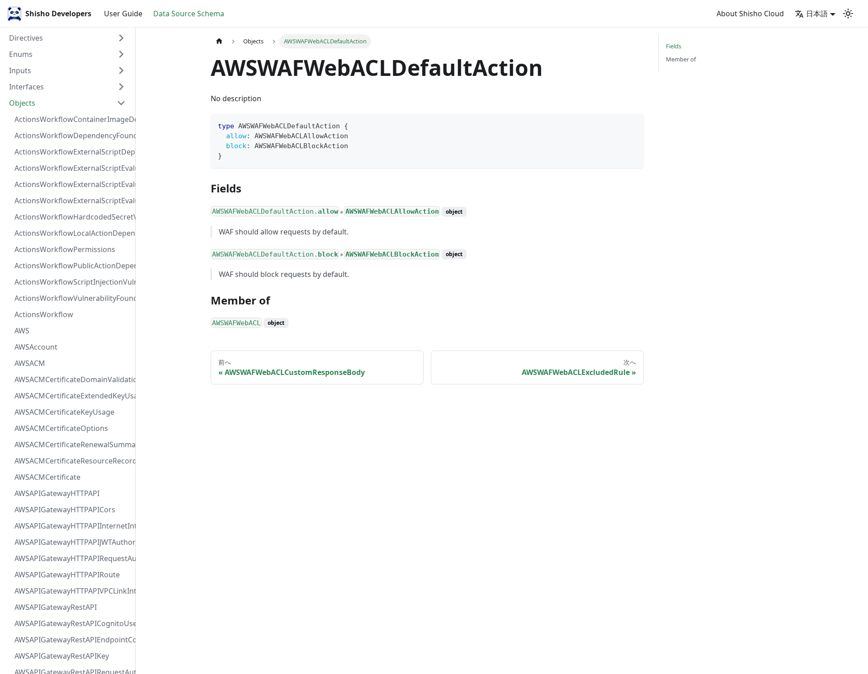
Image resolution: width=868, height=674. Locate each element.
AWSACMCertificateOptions (61, 428)
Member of (681, 59)
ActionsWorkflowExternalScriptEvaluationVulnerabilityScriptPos (72, 184)
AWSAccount (35, 347)
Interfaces (26, 87)
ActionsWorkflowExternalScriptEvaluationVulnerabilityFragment (72, 168)
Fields (673, 46)
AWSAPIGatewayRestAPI (55, 607)
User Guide (123, 14)
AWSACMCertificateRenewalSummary (72, 444)
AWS (21, 331)
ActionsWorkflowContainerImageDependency (72, 119)
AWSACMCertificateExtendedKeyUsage (72, 396)
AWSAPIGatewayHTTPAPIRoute (67, 575)
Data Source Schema (188, 14)
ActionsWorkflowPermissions (64, 249)
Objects (22, 103)
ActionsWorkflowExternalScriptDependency (72, 152)
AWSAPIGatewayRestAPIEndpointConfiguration (72, 640)
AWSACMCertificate (47, 477)
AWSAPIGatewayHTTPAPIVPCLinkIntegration (72, 591)
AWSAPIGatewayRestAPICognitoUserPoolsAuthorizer (72, 623)
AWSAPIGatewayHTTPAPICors (64, 510)
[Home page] (219, 41)
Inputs (20, 70)
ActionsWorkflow (43, 314)
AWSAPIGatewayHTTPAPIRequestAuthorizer (72, 558)
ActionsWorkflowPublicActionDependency (72, 266)
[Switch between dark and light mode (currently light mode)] (848, 13)
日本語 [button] (817, 14)
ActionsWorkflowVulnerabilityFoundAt (72, 298)
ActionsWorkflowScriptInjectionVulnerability (72, 282)
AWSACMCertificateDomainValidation (72, 379)
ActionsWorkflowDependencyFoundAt (72, 135)
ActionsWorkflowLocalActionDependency (72, 233)
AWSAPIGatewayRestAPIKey (61, 656)
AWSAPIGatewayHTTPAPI (56, 493)
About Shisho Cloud (750, 14)
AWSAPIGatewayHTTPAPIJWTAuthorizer (72, 542)
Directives (26, 38)
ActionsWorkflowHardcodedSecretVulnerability (72, 217)
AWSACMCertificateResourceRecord (72, 461)
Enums (21, 54)
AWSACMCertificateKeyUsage (64, 412)
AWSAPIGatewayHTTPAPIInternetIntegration (72, 526)
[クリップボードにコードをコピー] (632, 124)
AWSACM (29, 363)
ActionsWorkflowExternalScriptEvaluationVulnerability (72, 201)
